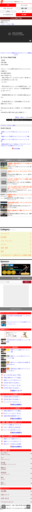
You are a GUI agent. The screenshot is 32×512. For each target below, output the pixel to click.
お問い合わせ (5, 498)
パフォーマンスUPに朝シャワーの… (12, 430)
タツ (5, 458)
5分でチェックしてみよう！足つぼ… (12, 385)
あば (3, 483)
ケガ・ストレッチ (8, 8)
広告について (5, 494)
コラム (8, 11)
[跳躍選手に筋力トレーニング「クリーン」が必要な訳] (16, 197)
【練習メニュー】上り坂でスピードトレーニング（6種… (18, 357)
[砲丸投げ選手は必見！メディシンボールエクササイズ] (16, 205)
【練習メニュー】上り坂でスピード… (12, 441)
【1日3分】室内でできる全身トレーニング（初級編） (18, 340)
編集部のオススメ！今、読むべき (12, 334)
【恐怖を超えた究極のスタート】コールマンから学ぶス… (18, 369)
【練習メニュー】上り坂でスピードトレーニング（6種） (15, 140)
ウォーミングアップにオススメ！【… (12, 402)
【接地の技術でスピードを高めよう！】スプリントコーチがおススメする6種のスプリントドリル (16, 144)
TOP (8, 5)
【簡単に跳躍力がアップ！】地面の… (12, 377)
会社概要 (3, 491)
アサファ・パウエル (6, 24)
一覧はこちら (16, 233)
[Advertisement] (16, 47)
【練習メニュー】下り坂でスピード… (12, 380)
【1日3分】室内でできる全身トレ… (12, 382)
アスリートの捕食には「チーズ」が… (12, 424)
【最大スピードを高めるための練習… (12, 444)
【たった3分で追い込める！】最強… (12, 375)
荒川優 (8, 463)
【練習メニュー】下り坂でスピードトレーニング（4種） (15, 132)
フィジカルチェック (8, 14)
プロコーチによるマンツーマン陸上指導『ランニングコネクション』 (19, 323)
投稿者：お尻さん (20, 117)
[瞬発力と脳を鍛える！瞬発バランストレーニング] (16, 213)
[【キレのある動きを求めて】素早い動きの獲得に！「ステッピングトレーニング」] (16, 189)
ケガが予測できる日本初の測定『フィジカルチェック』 (19, 316)
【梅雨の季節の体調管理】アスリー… (12, 416)
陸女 (3, 478)
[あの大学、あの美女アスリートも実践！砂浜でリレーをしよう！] (16, 181)
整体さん (3, 468)
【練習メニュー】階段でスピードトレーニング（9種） (15, 136)
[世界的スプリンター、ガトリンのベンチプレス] (16, 174)
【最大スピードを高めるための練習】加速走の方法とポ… (18, 363)
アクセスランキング (7, 502)
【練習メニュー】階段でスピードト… (12, 438)
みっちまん (5, 453)
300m (13, 24)
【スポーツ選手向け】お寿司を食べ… (12, 427)
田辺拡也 (5, 473)
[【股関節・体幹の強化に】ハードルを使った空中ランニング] (16, 166)
